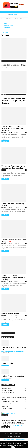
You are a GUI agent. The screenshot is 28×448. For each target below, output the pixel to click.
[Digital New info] (14, 358)
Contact (6, 433)
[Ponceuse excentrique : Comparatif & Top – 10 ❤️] (14, 229)
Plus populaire (6, 27)
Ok (12, 447)
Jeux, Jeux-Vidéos (5, 380)
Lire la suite (5, 141)
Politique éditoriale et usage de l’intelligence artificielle (14, 439)
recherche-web (4, 70)
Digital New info (7, 363)
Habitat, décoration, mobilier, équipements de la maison (13, 351)
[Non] (14, 447)
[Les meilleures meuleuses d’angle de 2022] (14, 48)
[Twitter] (3, 431)
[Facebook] (1, 431)
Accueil (2, 18)
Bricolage (4, 61)
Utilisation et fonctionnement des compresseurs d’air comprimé (13, 167)
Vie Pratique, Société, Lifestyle (12, 18)
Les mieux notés (7, 30)
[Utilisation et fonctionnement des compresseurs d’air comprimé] (14, 155)
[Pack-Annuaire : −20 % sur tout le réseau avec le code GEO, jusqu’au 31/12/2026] (14, 5)
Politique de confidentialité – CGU (16, 433)
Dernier (5, 23)
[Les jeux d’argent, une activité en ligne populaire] (14, 371)
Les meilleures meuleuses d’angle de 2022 (13, 205)
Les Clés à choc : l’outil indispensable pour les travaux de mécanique (13, 277)
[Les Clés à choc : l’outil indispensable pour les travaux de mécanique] (14, 265)
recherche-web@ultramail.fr (17, 425)
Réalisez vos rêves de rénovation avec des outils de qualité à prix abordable (13, 100)
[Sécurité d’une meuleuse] (14, 303)
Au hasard (5, 32)
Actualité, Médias (5, 365)
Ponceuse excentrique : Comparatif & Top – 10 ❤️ (13, 241)
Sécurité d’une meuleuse (10, 314)
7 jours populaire (7, 29)
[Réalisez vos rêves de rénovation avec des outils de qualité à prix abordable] (14, 82)
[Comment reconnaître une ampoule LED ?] (14, 343)
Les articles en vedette (8, 25)
